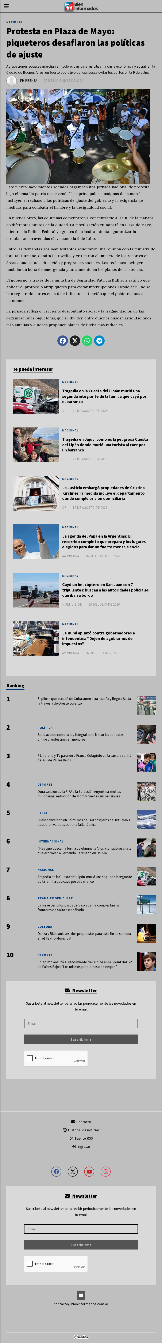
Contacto (83, 1121)
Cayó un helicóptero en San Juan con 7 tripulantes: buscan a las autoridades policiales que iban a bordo (105, 590)
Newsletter (84, 990)
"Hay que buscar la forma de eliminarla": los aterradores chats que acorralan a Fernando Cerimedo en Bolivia (84, 850)
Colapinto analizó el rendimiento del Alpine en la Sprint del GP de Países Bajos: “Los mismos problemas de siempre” (85, 964)
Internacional (51, 841)
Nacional (14, 22)
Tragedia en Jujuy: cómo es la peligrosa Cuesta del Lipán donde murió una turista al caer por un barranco (105, 445)
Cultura (45, 927)
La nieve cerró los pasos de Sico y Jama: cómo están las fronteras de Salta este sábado (79, 907)
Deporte (45, 784)
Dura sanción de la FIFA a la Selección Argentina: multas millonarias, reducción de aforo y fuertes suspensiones (79, 793)
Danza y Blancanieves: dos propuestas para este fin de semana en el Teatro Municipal (84, 936)
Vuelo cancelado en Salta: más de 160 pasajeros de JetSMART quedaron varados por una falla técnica (84, 822)
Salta (42, 813)
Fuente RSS (83, 1138)
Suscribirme (81, 1039)
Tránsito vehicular (55, 898)
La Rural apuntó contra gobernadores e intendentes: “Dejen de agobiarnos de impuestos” (98, 638)
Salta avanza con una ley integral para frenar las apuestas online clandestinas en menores (81, 737)
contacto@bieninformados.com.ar (81, 1304)
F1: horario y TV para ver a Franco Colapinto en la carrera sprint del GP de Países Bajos (84, 757)
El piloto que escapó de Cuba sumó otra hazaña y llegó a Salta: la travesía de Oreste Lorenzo (84, 701)
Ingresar (83, 1146)
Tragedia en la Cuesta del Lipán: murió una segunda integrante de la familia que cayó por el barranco (104, 396)
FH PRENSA (28, 81)
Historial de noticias (83, 1130)
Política (45, 728)
